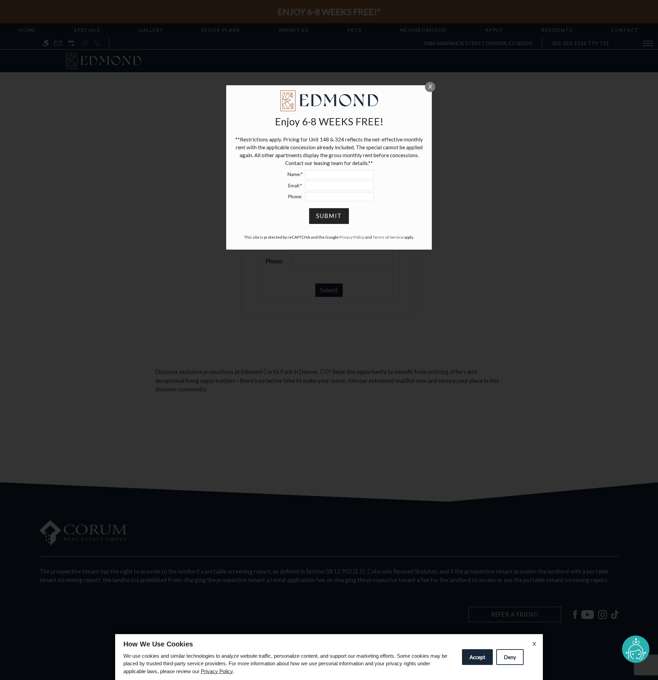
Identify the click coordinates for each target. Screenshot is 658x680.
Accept (477, 657)
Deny (510, 657)
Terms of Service (388, 237)
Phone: (295, 196)
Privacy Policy (217, 671)
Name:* (295, 174)
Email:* (295, 185)
